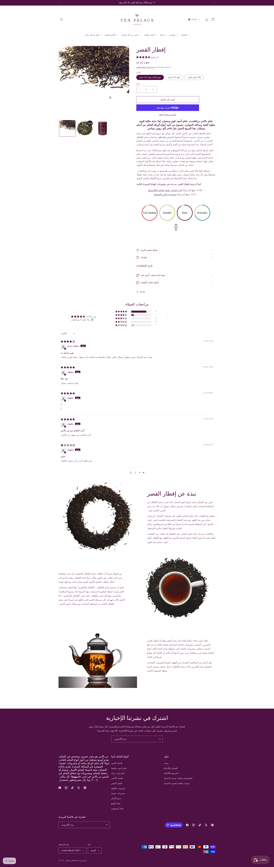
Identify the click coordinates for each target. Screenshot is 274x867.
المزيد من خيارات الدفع (167, 115)
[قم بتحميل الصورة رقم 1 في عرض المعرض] (67, 128)
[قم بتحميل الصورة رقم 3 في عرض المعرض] (102, 128)
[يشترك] (159, 739)
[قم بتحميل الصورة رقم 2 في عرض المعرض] (85, 128)
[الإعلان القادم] (214, 2)
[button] (62, 19)
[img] (68, 341)
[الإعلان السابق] (59, 2)
